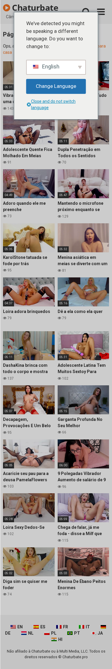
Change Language (56, 86)
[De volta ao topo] (101, 657)
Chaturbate (34, 7)
